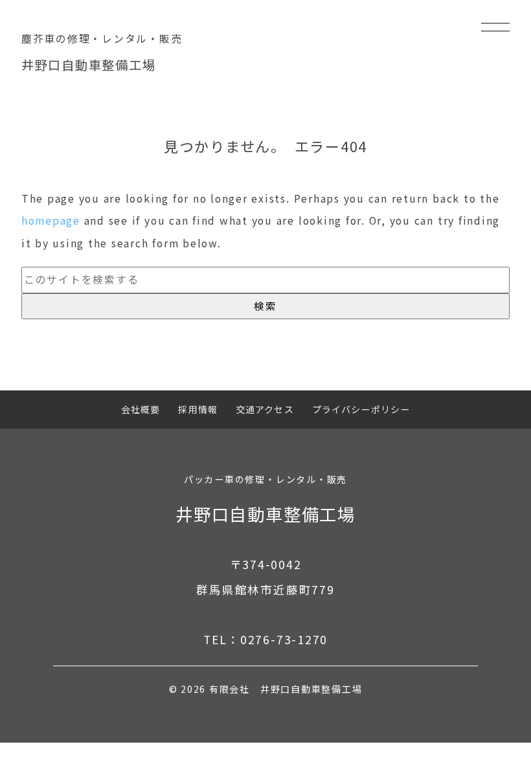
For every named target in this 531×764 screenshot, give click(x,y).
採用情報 (198, 409)
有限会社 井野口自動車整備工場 (285, 688)
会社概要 (141, 409)
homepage (50, 220)
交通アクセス (265, 409)
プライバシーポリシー (361, 409)
